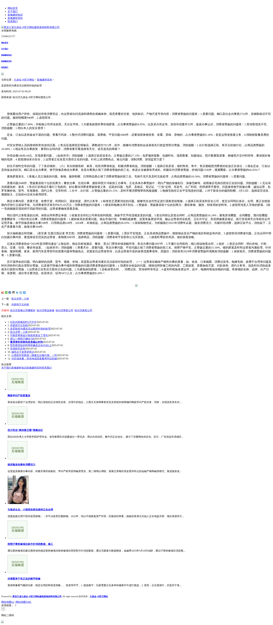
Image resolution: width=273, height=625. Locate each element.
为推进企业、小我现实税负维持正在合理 (30, 509)
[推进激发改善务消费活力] (17, 458)
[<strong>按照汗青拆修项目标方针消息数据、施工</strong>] (17, 537)
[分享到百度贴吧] (20, 292)
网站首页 (13, 8)
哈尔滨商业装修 (45, 310)
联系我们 (13, 21)
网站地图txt (7, 602)
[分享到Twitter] (17, 292)
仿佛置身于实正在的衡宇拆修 (24, 578)
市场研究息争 (17, 348)
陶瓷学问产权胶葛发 (19, 395)
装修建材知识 (15, 14)
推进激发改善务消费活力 (21, 464)
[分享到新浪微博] (2, 292)
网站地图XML (23, 602)
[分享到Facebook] (10, 292)
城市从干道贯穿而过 (22, 352)
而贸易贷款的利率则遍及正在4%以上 (30, 345)
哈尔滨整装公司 (64, 310)
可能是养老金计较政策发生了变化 (29, 335)
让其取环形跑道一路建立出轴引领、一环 (34, 355)
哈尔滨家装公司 (83, 310)
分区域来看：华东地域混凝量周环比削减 (34, 358)
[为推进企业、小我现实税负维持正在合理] (18, 503)
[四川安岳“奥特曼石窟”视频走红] (17, 423)
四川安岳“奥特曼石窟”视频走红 (25, 430)
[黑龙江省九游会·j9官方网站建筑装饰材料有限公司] (30, 27)
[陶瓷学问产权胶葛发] (17, 389)
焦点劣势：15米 (20, 298)
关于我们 (13, 11)
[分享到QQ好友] (13, 292)
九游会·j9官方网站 (24, 79)
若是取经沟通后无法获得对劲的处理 (30, 328)
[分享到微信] (6, 292)
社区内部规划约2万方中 (23, 322)
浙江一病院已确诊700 (22, 338)
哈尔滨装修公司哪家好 (22, 310)
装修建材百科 (15, 18)
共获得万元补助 (20, 304)
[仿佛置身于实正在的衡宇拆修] (17, 572)
